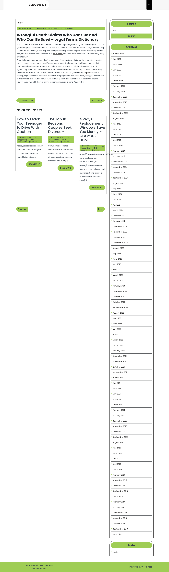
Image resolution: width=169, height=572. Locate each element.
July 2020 (117, 448)
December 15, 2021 (91, 146)
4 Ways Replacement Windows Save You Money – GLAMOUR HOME (92, 130)
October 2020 (119, 431)
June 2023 (117, 259)
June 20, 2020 (58, 137)
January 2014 (118, 507)
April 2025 (117, 140)
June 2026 (117, 64)
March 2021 (117, 404)
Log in (115, 552)
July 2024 (117, 188)
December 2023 (120, 226)
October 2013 (119, 523)
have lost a (58, 54)
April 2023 (117, 269)
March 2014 (118, 496)
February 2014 (119, 501)
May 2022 (117, 329)
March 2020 (118, 469)
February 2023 (119, 280)
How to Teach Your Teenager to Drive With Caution (29, 125)
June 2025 (117, 129)
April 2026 (117, 75)
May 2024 (117, 199)
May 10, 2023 (26, 137)
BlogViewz (37, 5)
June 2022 (117, 323)
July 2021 (116, 383)
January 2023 (119, 286)
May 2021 (117, 394)
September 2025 (120, 113)
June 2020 (117, 453)
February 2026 (119, 86)
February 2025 (119, 151)
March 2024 (118, 210)
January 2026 (119, 91)
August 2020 (118, 442)
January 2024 (119, 221)
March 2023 (118, 275)
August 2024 (118, 183)
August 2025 (118, 118)
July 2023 (117, 253)
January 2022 (119, 350)
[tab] (131, 36)
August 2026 (118, 53)
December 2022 (120, 291)
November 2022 (120, 296)
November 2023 (120, 232)
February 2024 (119, 215)
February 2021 (119, 410)
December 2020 (120, 421)
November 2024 (120, 167)
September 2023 (120, 242)
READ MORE (35, 165)
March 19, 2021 (27, 28)
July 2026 (117, 59)
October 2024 (119, 172)
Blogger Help (41, 28)
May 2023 (117, 264)
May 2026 (117, 70)
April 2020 (117, 464)
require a (88, 72)
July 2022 (117, 318)
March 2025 (118, 145)
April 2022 (117, 334)
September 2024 (120, 178)
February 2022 (119, 345)
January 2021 (118, 415)
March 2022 (118, 340)
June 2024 (117, 194)
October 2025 (119, 107)
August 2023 (118, 248)
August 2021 (118, 377)
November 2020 (120, 426)
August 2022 (118, 313)
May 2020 (117, 458)
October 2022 (119, 302)
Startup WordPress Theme (37, 565)
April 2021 (117, 399)
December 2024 (120, 161)
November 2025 (120, 102)
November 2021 (120, 361)
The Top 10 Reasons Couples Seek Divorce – (60, 125)
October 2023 (119, 237)
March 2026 (118, 80)
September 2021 (120, 372)
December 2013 (120, 512)
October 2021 (119, 367)
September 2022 (120, 307)
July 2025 (117, 124)
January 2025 (119, 156)
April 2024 (117, 205)
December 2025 (120, 97)
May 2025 (117, 134)
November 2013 (120, 518)
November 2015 (120, 480)
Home (20, 22)
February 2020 (119, 475)
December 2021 (120, 356)
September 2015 (120, 491)
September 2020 (120, 437)
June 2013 (117, 534)
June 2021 (117, 388)
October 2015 (119, 485)
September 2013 (120, 529)
